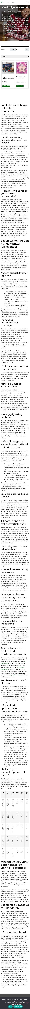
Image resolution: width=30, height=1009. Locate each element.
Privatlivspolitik (18, 1006)
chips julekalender (15, 675)
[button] (27, 2)
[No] (27, 1003)
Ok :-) (10, 1006)
